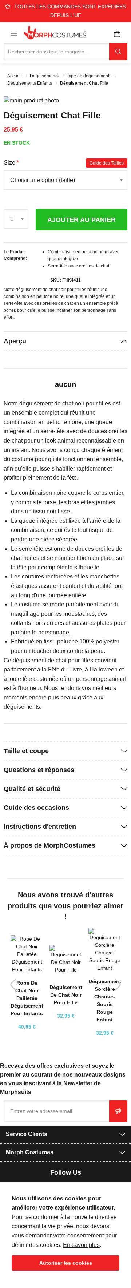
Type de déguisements (89, 75)
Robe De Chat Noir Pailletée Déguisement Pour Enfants (27, 998)
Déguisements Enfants (30, 83)
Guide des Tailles (107, 163)
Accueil (15, 75)
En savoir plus (81, 1245)
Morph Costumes (29, 1152)
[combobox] (56, 51)
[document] (65, 1232)
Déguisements (45, 75)
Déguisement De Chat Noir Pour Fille (65, 994)
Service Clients (26, 1134)
